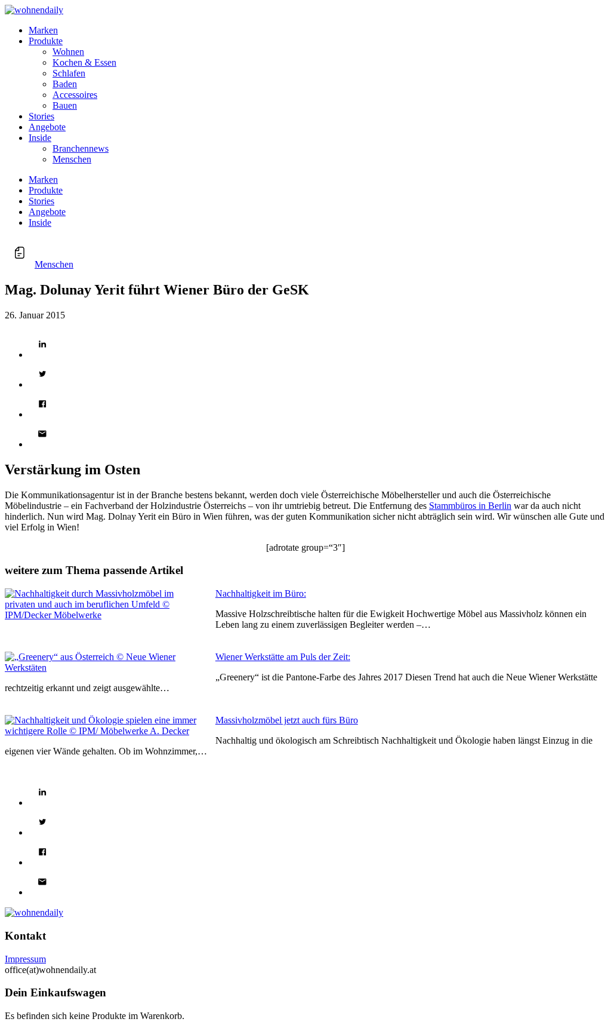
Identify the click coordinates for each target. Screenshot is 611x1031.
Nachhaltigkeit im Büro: (260, 593)
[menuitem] (317, 30)
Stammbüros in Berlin (470, 506)
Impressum (25, 959)
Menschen (54, 264)
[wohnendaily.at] (34, 10)
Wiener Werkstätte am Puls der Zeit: (282, 657)
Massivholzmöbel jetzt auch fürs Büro (286, 720)
